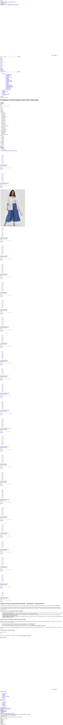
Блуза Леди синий (3, 481)
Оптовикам (4, 705)
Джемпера (8, 79)
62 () (3, 144)
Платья (7, 77)
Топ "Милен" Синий (3, 566)
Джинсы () (4, 126)
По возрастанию (9, 150)
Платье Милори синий (4, 360)
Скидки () (3, 124)
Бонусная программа (5, 696)
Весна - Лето (8, 87)
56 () (3, 141)
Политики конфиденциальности (25, 635)
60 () (3, 143)
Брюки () (3, 115)
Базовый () (4, 131)
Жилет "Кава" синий (3, 309)
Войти (1, 69)
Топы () (3, 121)
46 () (3, 136)
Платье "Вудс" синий (4, 255)
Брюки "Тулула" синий (4, 237)
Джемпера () (4, 116)
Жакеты (7, 78)
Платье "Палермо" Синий (4, 410)
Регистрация (2, 70)
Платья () (3, 112)
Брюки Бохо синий (3, 463)
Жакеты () (3, 113)
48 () (3, 137)
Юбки (7, 84)
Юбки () (3, 114)
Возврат (3, 704)
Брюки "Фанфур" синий (4, 446)
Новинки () (4, 123)
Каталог (3, 73)
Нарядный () (4, 132)
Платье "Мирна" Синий (4, 375)
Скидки (7, 76)
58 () (3, 142)
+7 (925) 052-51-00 (3, 2)
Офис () (3, 133)
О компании (4, 701)
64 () (3, 145)
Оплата (3, 703)
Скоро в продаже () (5, 125)
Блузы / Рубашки (9, 80)
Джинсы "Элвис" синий (4, 532)
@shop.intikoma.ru (16, 4)
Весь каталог (8, 89)
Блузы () (3, 118)
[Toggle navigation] (1, 1)
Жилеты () (3, 122)
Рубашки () (4, 119)
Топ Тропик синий (3, 292)
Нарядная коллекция (9, 86)
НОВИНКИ (8, 75)
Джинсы (7, 83)
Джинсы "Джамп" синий (4, 549)
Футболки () (4, 120)
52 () (3, 139)
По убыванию (14, 150)
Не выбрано (4, 149)
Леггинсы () (4, 128)
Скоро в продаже (9, 74)
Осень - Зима (8, 88)
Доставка (3, 702)
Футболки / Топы (9, 81)
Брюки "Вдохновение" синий (5, 428)
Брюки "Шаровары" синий (4, 326)
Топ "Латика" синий (3, 516)
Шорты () (3, 127)
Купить (1, 168)
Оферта (1, 713)
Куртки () (3, 117)
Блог (3, 697)
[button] (31, 68)
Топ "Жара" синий (3, 164)
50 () (3, 138)
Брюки (7, 82)
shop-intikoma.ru (16, 627)
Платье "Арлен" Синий (4, 583)
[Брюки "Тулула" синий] (12, 226)
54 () (3, 140)
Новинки (3, 694)
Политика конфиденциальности (9, 713)
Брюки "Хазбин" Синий (4, 597)
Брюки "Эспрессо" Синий (4, 499)
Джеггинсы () (4, 129)
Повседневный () (5, 134)
